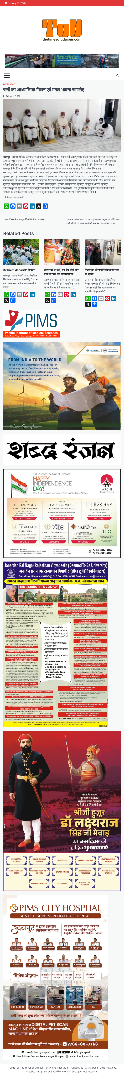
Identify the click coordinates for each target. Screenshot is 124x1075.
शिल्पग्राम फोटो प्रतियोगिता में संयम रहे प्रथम (102, 272)
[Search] (117, 75)
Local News (9, 84)
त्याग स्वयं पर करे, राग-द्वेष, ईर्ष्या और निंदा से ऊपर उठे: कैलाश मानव (61, 272)
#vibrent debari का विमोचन (19, 270)
